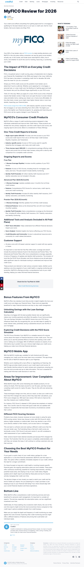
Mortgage (14, 547)
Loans (13, 550)
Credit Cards (7, 550)
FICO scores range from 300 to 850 (15, 106)
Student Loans (23, 548)
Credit (5, 545)
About (31, 545)
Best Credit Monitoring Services (28, 286)
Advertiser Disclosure (9, 6)
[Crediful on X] (76, 557)
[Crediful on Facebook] (73, 557)
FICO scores (28, 53)
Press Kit (32, 549)
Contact (32, 547)
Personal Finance (22, 545)
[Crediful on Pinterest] (79, 557)
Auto (13, 545)
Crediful (9, 16)
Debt (5, 549)
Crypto (21, 550)
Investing (14, 549)
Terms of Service (57, 563)
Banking (6, 547)
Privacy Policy (65, 563)
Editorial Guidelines (34, 550)
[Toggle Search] (78, 1)
